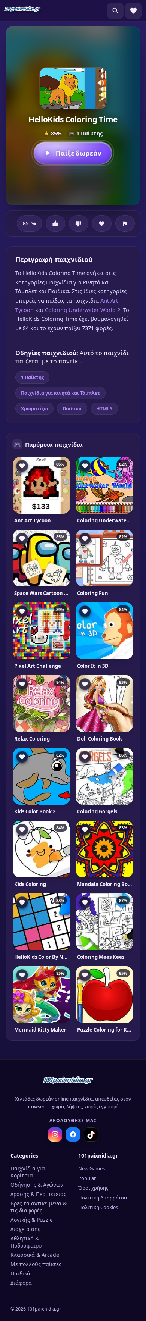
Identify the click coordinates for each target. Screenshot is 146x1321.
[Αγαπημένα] (133, 11)
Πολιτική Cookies (98, 1207)
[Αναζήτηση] (115, 11)
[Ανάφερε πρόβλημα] (125, 223)
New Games (91, 1168)
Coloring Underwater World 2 (82, 309)
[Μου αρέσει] (55, 223)
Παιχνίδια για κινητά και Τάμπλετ (60, 393)
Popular (87, 1178)
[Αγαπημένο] (102, 223)
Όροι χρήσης (93, 1187)
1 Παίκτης (32, 377)
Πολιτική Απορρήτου (102, 1197)
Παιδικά (72, 409)
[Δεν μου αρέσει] (78, 223)
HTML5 (104, 409)
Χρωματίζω (34, 409)
